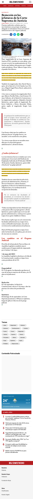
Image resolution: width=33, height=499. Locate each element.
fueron (12, 331)
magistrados (13, 325)
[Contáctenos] (16, 485)
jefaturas (22, 325)
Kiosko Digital (5, 494)
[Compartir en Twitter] (14, 34)
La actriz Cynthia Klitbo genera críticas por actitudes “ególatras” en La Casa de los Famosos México (18, 418)
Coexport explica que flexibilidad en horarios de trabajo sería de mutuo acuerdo (16, 446)
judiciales (22, 337)
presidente (5, 337)
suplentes (12, 340)
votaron (21, 334)
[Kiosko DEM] (30, 2)
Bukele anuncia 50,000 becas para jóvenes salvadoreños (15, 451)
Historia (4, 470)
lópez (4, 325)
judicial (5, 334)
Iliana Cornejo (5, 23)
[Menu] (3, 2)
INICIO (5, 5)
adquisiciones (15, 343)
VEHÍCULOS (10, 5)
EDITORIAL (17, 5)
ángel (4, 340)
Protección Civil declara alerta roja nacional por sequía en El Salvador (15, 428)
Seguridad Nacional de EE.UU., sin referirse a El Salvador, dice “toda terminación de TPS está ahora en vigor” (17, 434)
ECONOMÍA (30, 5)
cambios (26, 328)
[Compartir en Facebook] (11, 34)
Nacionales (5, 12)
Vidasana (4, 476)
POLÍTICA (24, 5)
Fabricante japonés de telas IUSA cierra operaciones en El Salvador (17, 423)
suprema (13, 334)
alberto (14, 337)
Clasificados (5, 491)
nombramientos (15, 328)
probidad (5, 343)
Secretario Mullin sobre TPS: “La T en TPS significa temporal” (17, 440)
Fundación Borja (6, 480)
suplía (20, 340)
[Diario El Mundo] (16, 3)
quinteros (5, 328)
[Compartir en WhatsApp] (18, 34)
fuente (5, 331)
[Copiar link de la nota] (21, 34)
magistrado (20, 331)
